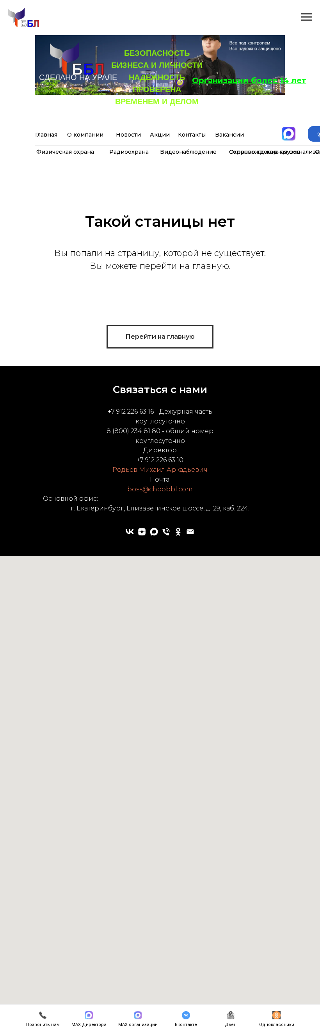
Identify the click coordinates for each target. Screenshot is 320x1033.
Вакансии (229, 134)
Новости (128, 134)
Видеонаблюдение (188, 151)
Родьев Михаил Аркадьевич (160, 469)
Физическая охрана (65, 151)
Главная (46, 134)
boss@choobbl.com (160, 489)
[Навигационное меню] (306, 17)
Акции (160, 134)
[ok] (178, 532)
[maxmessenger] (154, 532)
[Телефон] (166, 532)
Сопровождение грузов (264, 151)
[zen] (142, 532)
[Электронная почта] (190, 532)
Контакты (192, 134)
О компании (85, 134)
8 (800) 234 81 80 (133, 431)
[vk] (130, 532)
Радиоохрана (129, 151)
